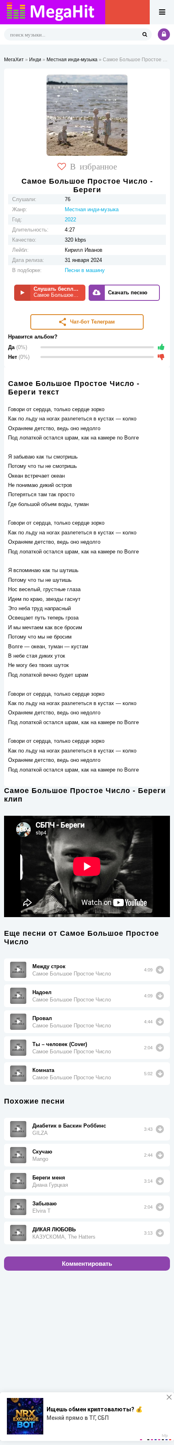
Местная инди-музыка (72, 59)
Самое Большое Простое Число (71, 974)
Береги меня (48, 1178)
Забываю (44, 1204)
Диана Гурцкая (50, 1185)
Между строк (49, 966)
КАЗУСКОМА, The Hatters (63, 1237)
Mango (40, 1159)
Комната (43, 1070)
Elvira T (41, 1211)
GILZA (40, 1133)
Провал (42, 1018)
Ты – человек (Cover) (59, 1044)
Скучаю (42, 1152)
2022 (70, 220)
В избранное (93, 166)
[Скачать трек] (160, 970)
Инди (35, 59)
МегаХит (14, 59)
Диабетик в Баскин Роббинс (69, 1126)
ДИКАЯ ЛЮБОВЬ (54, 1229)
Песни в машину (85, 270)
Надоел (41, 992)
